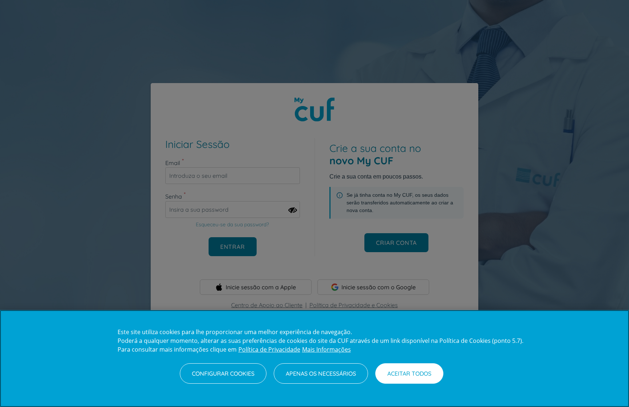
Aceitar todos (409, 373)
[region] (314, 358)
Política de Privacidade (269, 349)
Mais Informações (326, 349)
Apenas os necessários (321, 373)
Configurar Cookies (223, 373)
